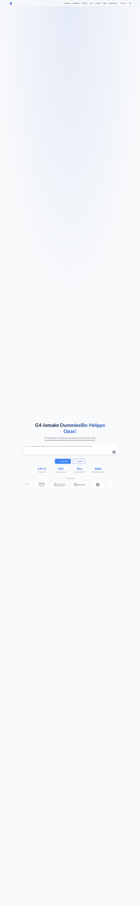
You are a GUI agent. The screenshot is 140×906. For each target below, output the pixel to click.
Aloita (80, 461)
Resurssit (84, 3)
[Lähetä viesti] (114, 452)
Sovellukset (67, 3)
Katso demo (64, 461)
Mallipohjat (76, 3)
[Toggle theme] (130, 3)
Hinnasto (98, 3)
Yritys (91, 3)
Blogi (104, 3)
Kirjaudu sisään (113, 3)
